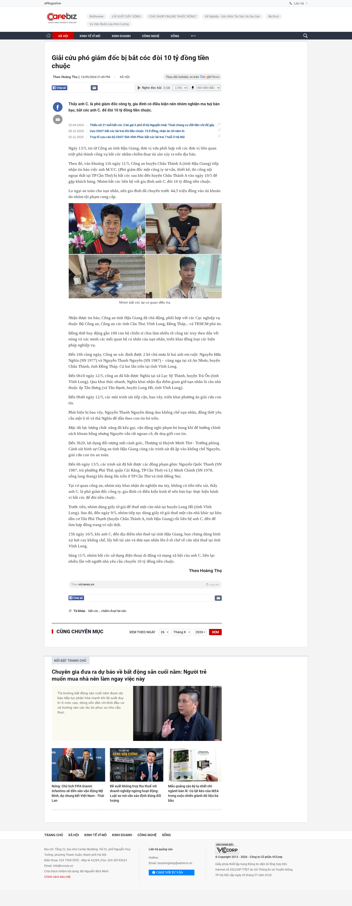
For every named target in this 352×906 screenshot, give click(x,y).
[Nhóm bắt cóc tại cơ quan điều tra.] (145, 250)
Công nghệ (147, 835)
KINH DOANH (121, 36)
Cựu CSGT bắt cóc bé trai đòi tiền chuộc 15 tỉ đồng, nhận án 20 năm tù (137, 131)
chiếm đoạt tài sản (113, 611)
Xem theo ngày (142, 632)
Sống (166, 835)
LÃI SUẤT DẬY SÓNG (126, 16)
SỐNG (175, 36)
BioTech (273, 16)
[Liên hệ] (94, 87)
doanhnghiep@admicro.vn (175, 863)
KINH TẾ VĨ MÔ (90, 36)
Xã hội (125, 77)
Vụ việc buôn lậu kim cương (109, 24)
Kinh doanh (122, 835)
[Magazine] (52, 3)
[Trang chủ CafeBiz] (48, 35)
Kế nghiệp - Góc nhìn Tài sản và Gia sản (232, 16)
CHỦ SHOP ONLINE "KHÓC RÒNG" (172, 16)
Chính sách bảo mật (57, 876)
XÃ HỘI (63, 36)
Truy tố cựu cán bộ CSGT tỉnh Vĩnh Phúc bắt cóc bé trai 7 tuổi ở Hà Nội (137, 137)
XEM (215, 632)
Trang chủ (53, 835)
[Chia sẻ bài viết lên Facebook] (57, 107)
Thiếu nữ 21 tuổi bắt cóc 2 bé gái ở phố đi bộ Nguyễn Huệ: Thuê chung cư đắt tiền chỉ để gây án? (155, 125)
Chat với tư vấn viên (169, 873)
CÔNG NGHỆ (150, 36)
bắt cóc (93, 611)
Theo (145, 584)
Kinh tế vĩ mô (95, 835)
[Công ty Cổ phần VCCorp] (227, 848)
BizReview (96, 16)
